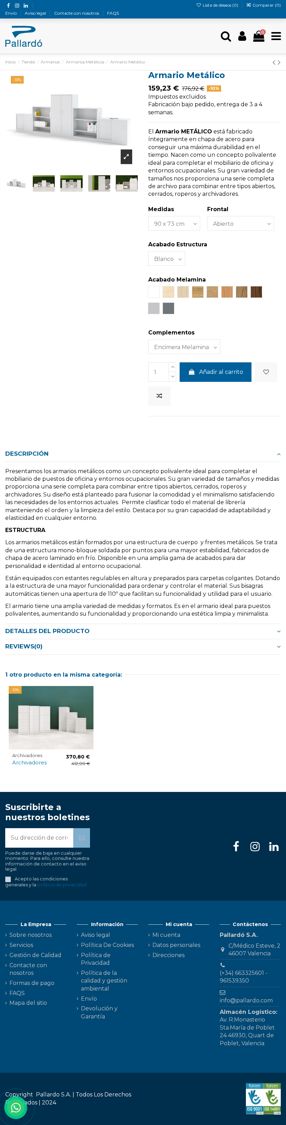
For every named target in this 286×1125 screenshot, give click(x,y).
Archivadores (29, 762)
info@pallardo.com (246, 1000)
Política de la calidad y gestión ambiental (104, 981)
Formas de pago (31, 983)
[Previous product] (275, 62)
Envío (11, 13)
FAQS (113, 13)
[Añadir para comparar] (159, 396)
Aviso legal (36, 13)
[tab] (143, 454)
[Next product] (279, 62)
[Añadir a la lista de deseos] (266, 372)
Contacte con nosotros (77, 13)
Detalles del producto (47, 630)
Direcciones (168, 955)
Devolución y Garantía (99, 1012)
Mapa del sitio (28, 1003)
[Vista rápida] (87, 723)
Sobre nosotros (30, 935)
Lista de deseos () (220, 5)
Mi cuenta (166, 935)
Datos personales (176, 945)
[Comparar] (87, 710)
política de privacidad (61, 884)
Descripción (26, 453)
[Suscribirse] (81, 838)
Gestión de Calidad (35, 955)
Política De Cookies (107, 945)
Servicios (21, 945)
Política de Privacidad (96, 959)
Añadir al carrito (221, 372)
